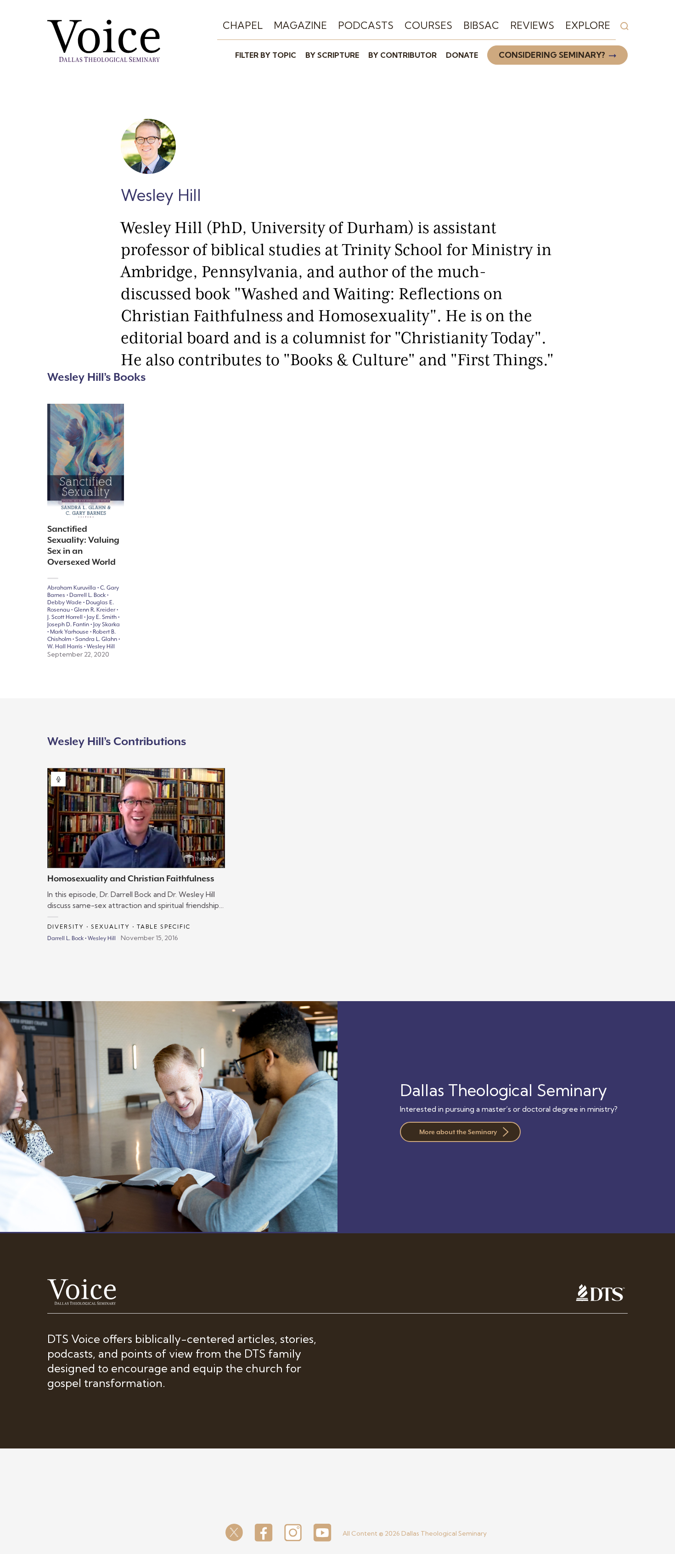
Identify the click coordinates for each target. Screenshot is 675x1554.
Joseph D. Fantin (68, 624)
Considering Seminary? (552, 55)
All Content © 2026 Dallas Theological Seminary (415, 1533)
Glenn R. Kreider (94, 610)
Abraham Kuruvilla (71, 588)
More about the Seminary (458, 1132)
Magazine (300, 25)
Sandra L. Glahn (96, 639)
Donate (462, 55)
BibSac (481, 25)
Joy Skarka (106, 624)
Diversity (65, 926)
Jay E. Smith (102, 617)
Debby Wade (64, 602)
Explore (587, 25)
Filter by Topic (265, 55)
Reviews (532, 25)
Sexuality (110, 926)
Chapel (243, 25)
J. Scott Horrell (65, 617)
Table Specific (164, 926)
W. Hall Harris (65, 646)
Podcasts (366, 25)
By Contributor (402, 55)
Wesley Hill (101, 646)
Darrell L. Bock (87, 595)
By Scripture (332, 55)
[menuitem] (243, 25)
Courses (428, 25)
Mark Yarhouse (69, 632)
